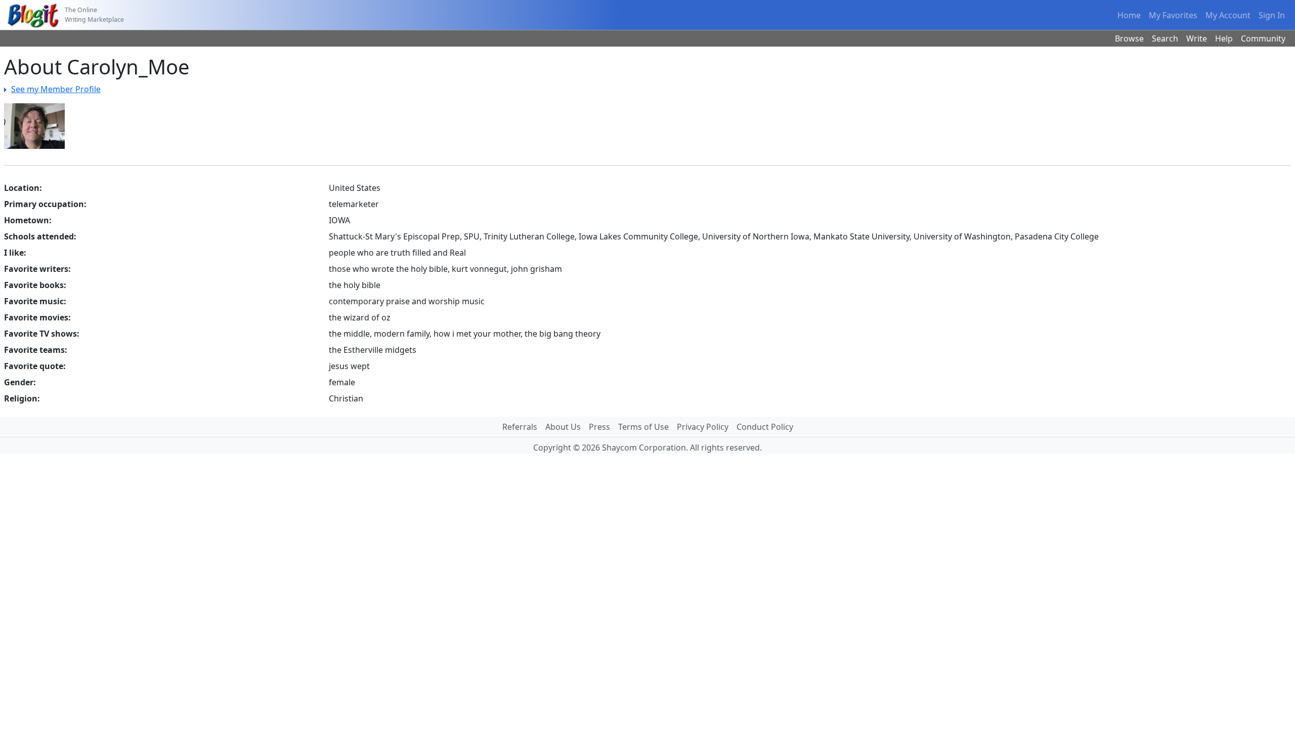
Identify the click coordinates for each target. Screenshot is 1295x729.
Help (1224, 38)
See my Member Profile (56, 89)
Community (1263, 38)
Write (1196, 38)
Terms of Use (643, 426)
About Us (563, 426)
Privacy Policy (702, 426)
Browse (1129, 38)
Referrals (519, 426)
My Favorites (1173, 15)
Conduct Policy (765, 426)
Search (1165, 38)
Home (1129, 15)
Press (599, 426)
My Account (1227, 15)
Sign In (1272, 15)
